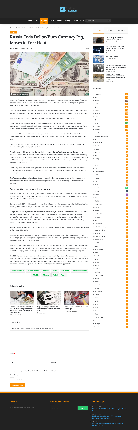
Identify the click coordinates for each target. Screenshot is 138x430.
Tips (95, 97)
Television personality (101, 136)
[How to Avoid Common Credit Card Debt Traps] (76, 298)
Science (59, 21)
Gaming (96, 207)
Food (96, 252)
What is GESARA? (112, 56)
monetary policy (80, 271)
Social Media (98, 249)
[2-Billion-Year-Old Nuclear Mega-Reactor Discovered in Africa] (98, 78)
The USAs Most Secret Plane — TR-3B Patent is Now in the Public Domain (116, 49)
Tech (96, 123)
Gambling (97, 133)
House (96, 110)
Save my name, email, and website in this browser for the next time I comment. (37, 371)
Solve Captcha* (15, 375)
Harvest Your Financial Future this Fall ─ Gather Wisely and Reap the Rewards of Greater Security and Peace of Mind (21, 309)
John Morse (14, 48)
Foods (96, 191)
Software (97, 265)
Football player (99, 204)
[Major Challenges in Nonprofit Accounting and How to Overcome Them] (49, 298)
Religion (97, 288)
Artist (96, 246)
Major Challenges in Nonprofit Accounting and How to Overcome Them (48, 308)
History (67, 21)
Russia (46, 275)
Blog (95, 120)
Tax (95, 311)
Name (12, 354)
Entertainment (99, 285)
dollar (46, 271)
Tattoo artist (98, 291)
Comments (121, 30)
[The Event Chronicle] (69, 10)
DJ (95, 320)
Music (96, 107)
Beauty (96, 278)
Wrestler (97, 256)
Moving (96, 301)
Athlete (96, 210)
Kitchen (96, 298)
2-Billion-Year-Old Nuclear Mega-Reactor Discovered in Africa (115, 77)
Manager (97, 323)
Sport (96, 139)
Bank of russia (18, 271)
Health (52, 21)
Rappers (97, 152)
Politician (97, 243)
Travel (96, 188)
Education (97, 162)
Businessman (98, 240)
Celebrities (97, 175)
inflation (65, 271)
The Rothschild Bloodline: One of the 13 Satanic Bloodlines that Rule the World (117, 67)
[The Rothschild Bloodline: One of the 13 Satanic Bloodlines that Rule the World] (98, 68)
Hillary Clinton (98, 275)
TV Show (97, 126)
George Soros (98, 317)
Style (96, 165)
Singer (96, 146)
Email (12, 362)
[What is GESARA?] (98, 59)
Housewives (98, 223)
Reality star (98, 142)
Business (97, 100)
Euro (55, 271)
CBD (95, 181)
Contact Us (77, 21)
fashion (96, 262)
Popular (99, 30)
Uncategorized (99, 171)
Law (95, 198)
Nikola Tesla (98, 269)
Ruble (36, 275)
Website (53, 362)
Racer (96, 304)
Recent (109, 30)
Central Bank (34, 271)
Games (96, 194)
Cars (95, 168)
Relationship (98, 214)
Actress (96, 149)
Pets (95, 220)
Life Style (97, 201)
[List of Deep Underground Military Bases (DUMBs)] (98, 40)
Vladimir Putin (59, 275)
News (36, 21)
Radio (96, 307)
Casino (96, 178)
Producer (97, 272)
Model (96, 259)
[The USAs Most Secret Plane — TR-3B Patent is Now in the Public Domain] (98, 49)
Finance (44, 21)
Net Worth (97, 94)
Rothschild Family (100, 227)
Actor (96, 155)
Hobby (96, 294)
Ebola (96, 314)
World (96, 184)
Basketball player (100, 230)
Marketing (97, 233)
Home (30, 21)
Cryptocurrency (99, 236)
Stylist (96, 281)
